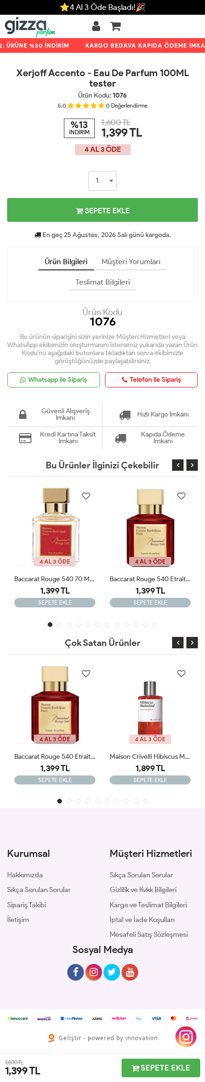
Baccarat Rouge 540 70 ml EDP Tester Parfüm (54, 579)
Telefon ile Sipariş (155, 380)
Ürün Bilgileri (66, 261)
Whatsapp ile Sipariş (57, 380)
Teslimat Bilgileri (102, 282)
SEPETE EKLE (106, 210)
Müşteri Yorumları (131, 261)
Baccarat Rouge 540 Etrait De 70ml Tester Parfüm (150, 579)
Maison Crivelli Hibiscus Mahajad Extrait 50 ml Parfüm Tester (150, 757)
